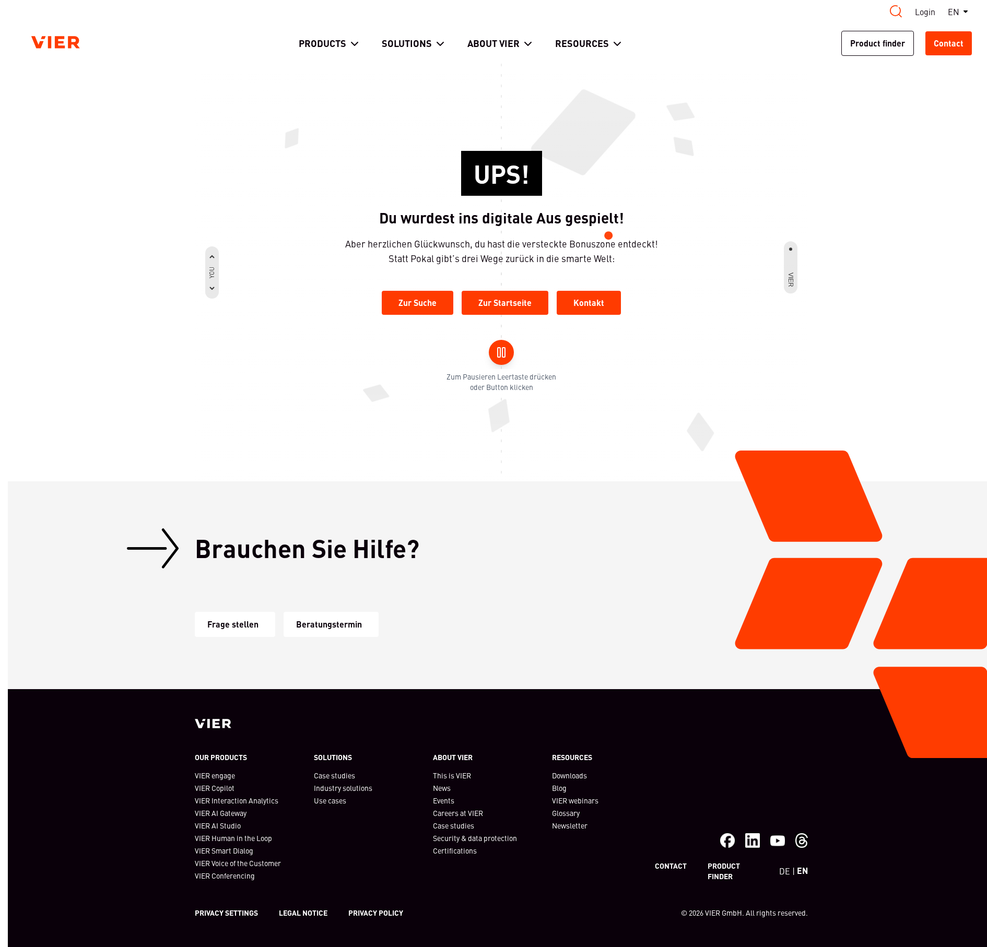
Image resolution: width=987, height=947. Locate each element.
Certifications (455, 850)
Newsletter (570, 825)
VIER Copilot (214, 788)
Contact (949, 43)
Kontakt (588, 303)
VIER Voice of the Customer (238, 863)
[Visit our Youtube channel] (777, 840)
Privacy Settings (226, 912)
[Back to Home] (55, 42)
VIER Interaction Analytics (236, 800)
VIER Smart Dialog (224, 850)
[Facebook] (727, 840)
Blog (559, 788)
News (442, 788)
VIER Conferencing (225, 875)
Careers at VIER (458, 813)
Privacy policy (375, 912)
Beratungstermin (329, 624)
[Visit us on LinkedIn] (752, 840)
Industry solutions (343, 788)
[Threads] (801, 840)
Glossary (566, 813)
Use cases (330, 800)
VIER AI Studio (218, 825)
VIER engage (215, 775)
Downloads (569, 775)
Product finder (877, 43)
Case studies (334, 775)
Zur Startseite (505, 303)
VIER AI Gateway (220, 813)
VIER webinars (575, 800)
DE (784, 871)
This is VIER (452, 775)
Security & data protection (475, 838)
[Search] (896, 11)
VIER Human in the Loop (233, 838)
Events (443, 800)
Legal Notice (303, 912)
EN (953, 11)
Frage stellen (232, 624)
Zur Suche (417, 303)
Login (925, 11)
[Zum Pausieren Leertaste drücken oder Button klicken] (501, 352)
